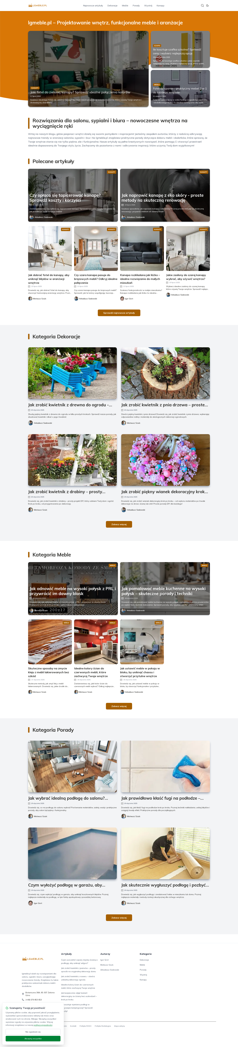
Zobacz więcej (119, 524)
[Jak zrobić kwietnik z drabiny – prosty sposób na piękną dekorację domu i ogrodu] (72, 460)
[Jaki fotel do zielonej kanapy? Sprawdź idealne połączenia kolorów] (88, 69)
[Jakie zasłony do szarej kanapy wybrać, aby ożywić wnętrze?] (188, 248)
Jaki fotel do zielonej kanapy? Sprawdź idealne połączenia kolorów (80, 92)
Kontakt (73, 1026)
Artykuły (66, 953)
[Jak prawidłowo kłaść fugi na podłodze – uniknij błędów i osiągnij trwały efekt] (165, 766)
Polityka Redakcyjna (103, 1026)
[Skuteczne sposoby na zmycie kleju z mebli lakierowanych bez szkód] (50, 641)
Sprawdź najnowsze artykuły (119, 312)
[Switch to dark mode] (207, 5)
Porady (136, 5)
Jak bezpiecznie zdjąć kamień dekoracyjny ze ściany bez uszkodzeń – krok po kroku (79, 996)
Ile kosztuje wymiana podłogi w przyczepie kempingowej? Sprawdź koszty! (77, 1007)
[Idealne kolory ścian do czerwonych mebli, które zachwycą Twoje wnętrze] (96, 641)
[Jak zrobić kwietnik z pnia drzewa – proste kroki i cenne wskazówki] (165, 373)
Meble (125, 5)
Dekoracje (112, 5)
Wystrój (148, 5)
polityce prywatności (43, 1025)
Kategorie (146, 953)
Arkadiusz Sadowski (44, 217)
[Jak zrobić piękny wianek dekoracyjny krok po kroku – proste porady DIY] (165, 460)
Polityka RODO (85, 1026)
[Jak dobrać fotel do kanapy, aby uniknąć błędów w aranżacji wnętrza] (50, 248)
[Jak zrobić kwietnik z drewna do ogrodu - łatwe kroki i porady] (72, 373)
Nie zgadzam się (33, 1032)
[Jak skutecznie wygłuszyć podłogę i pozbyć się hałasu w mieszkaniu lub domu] (165, 853)
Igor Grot (38, 903)
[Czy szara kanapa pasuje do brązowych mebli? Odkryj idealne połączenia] (96, 248)
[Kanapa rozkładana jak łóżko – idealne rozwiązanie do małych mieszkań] (142, 248)
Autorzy (105, 953)
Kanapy (160, 5)
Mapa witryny (119, 1026)
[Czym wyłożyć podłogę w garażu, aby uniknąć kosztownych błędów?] (72, 853)
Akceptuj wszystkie (33, 1038)
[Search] (202, 5)
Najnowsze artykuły (93, 5)
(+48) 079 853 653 (33, 999)
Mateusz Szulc (133, 423)
